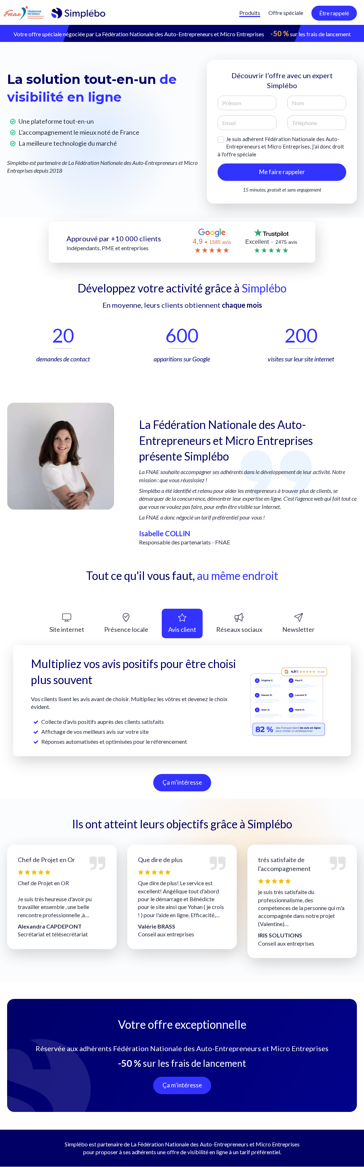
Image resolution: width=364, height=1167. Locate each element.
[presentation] (67, 623)
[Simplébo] (54, 12)
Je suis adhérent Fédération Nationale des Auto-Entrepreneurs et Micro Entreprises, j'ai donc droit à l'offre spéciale (281, 146)
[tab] (66, 623)
